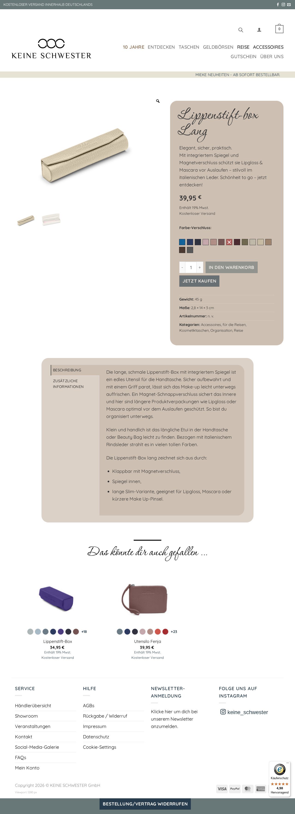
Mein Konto (27, 768)
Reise (243, 47)
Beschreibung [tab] (67, 370)
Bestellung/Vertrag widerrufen (145, 804)
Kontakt (23, 736)
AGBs (88, 705)
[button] (259, 30)
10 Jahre (133, 47)
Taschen (189, 47)
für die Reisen (234, 324)
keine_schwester (247, 712)
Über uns (271, 56)
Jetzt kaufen (199, 281)
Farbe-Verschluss (194, 228)
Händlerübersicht (33, 705)
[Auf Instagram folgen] (283, 5)
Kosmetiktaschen (194, 330)
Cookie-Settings (99, 747)
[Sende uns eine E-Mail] (289, 5)
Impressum (94, 726)
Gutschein (244, 56)
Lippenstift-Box (57, 641)
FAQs (20, 757)
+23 (174, 631)
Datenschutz (96, 736)
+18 (84, 631)
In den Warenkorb (231, 267)
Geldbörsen (218, 47)
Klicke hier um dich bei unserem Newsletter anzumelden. (174, 719)
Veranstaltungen (32, 726)
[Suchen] (241, 30)
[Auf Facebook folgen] (278, 5)
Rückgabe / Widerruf (105, 716)
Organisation (221, 330)
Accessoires (268, 47)
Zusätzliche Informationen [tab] (68, 384)
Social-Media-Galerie (37, 747)
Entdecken (161, 47)
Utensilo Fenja (147, 641)
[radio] (182, 242)
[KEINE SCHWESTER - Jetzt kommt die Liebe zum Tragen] (51, 48)
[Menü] (287, 764)
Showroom (26, 716)
